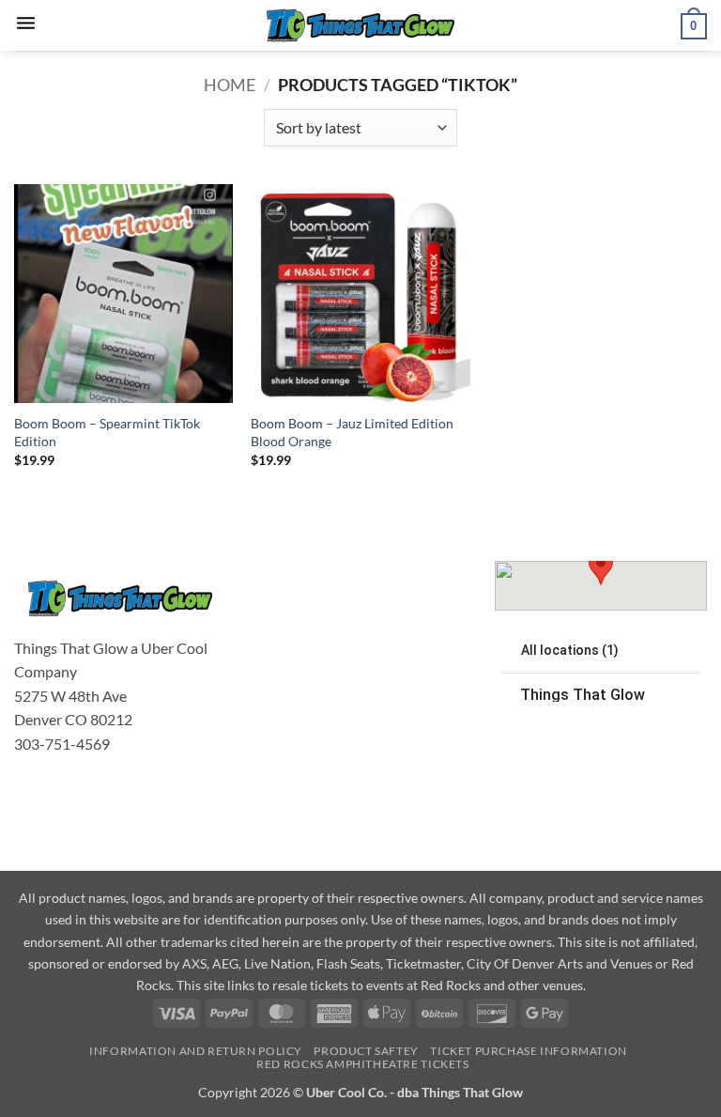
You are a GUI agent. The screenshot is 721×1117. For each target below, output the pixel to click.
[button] (26, 25)
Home (229, 84)
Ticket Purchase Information (528, 1051)
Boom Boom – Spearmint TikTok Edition (107, 432)
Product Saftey (366, 1051)
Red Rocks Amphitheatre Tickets (362, 1064)
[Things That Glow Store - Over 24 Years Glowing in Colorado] (360, 26)
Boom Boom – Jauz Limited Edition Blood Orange (352, 432)
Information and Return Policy (195, 1051)
